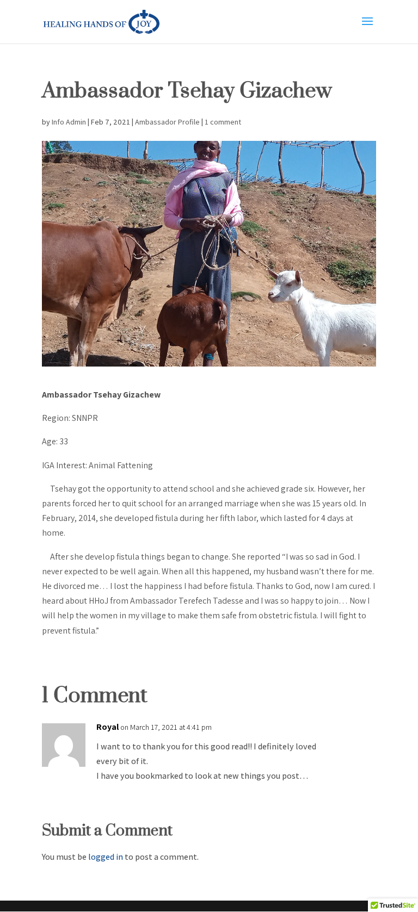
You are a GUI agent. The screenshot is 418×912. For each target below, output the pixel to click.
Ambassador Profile (167, 122)
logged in (105, 857)
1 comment (223, 122)
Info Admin (69, 122)
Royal (107, 727)
